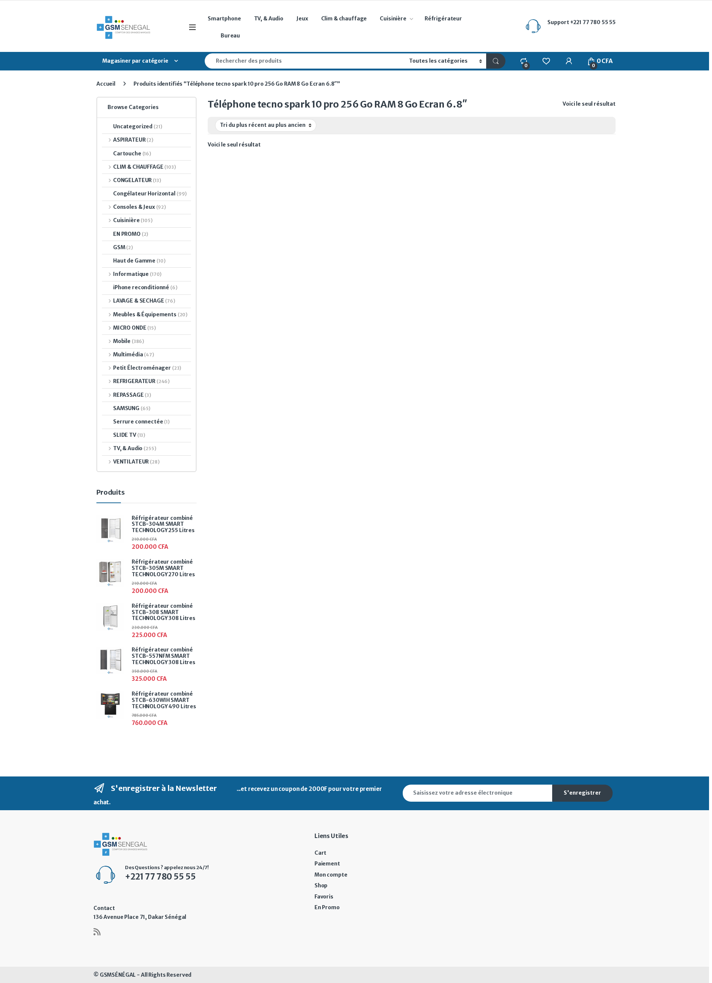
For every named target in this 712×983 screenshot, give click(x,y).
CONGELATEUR (137, 180)
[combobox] (305, 61)
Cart (320, 853)
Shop (320, 885)
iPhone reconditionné (145, 287)
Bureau (230, 35)
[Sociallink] (96, 932)
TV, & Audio (268, 18)
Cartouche (132, 153)
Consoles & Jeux (139, 207)
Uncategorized (137, 126)
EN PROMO (130, 234)
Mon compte (330, 874)
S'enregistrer (582, 792)
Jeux (302, 18)
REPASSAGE (132, 395)
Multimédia (133, 354)
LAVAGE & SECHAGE (144, 300)
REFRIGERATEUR (141, 381)
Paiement (327, 863)
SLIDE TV (129, 435)
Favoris (323, 896)
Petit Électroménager (147, 367)
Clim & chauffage (344, 18)
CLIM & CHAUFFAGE (144, 167)
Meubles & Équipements (150, 314)
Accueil (105, 83)
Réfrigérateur (443, 18)
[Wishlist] (546, 61)
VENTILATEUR (136, 461)
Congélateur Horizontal (150, 193)
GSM (123, 247)
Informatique (137, 274)
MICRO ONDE (134, 327)
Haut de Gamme (139, 260)
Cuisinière (393, 18)
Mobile (128, 341)
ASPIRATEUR (133, 139)
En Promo (327, 907)
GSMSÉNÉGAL (118, 975)
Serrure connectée (141, 421)
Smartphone (224, 18)
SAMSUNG (132, 408)
